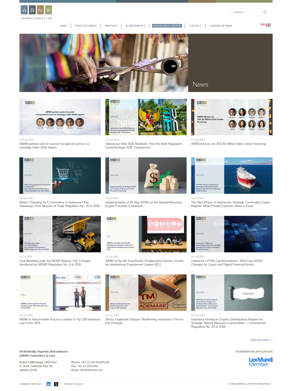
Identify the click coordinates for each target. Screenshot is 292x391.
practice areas (85, 25)
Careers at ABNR (221, 25)
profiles (111, 25)
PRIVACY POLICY (74, 384)
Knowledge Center (167, 25)
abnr (63, 25)
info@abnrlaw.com (91, 370)
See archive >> (261, 340)
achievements (135, 25)
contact (195, 25)
